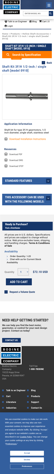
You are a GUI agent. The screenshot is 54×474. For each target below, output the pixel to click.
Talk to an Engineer (17, 21)
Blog (34, 21)
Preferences (27, 466)
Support (35, 402)
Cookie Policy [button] (26, 437)
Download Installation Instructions (27, 139)
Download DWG (16, 160)
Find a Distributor (12, 228)
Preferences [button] (11, 444)
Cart (8, 396)
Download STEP (16, 166)
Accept (27, 453)
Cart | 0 (45, 21)
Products (15, 34)
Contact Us (11, 340)
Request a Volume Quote (22, 292)
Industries (11, 407)
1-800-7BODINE (36, 369)
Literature (11, 402)
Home (5, 34)
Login (10, 26)
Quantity (9, 272)
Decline (27, 460)
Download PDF (15, 154)
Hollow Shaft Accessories (35, 34)
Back (49, 62)
